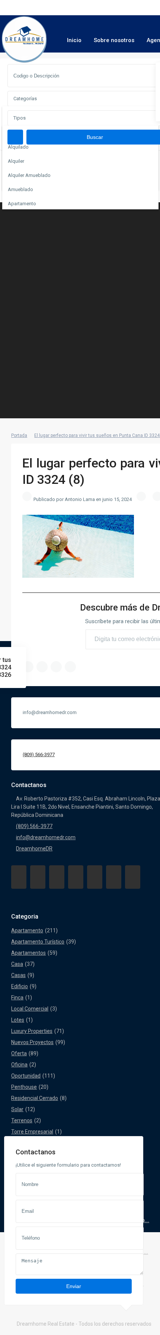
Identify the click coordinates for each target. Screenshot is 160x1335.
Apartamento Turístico (37, 942)
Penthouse (24, 1087)
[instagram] (132, 877)
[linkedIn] (75, 877)
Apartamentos (28, 953)
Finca (17, 998)
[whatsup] (37, 877)
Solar (17, 1109)
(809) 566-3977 (39, 754)
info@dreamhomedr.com (46, 837)
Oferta (19, 1053)
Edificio (19, 986)
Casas (18, 975)
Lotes (17, 1020)
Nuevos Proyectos (32, 1042)
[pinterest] (94, 877)
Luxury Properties (31, 1031)
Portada (19, 435)
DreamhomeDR (34, 849)
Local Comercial (29, 1009)
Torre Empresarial (32, 1132)
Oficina (19, 1065)
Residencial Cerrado (34, 1098)
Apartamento (27, 930)
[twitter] (56, 877)
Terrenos (21, 1120)
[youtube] (113, 877)
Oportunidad (26, 1076)
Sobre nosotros (114, 40)
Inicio (74, 40)
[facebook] (18, 877)
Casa (17, 964)
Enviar (73, 1286)
